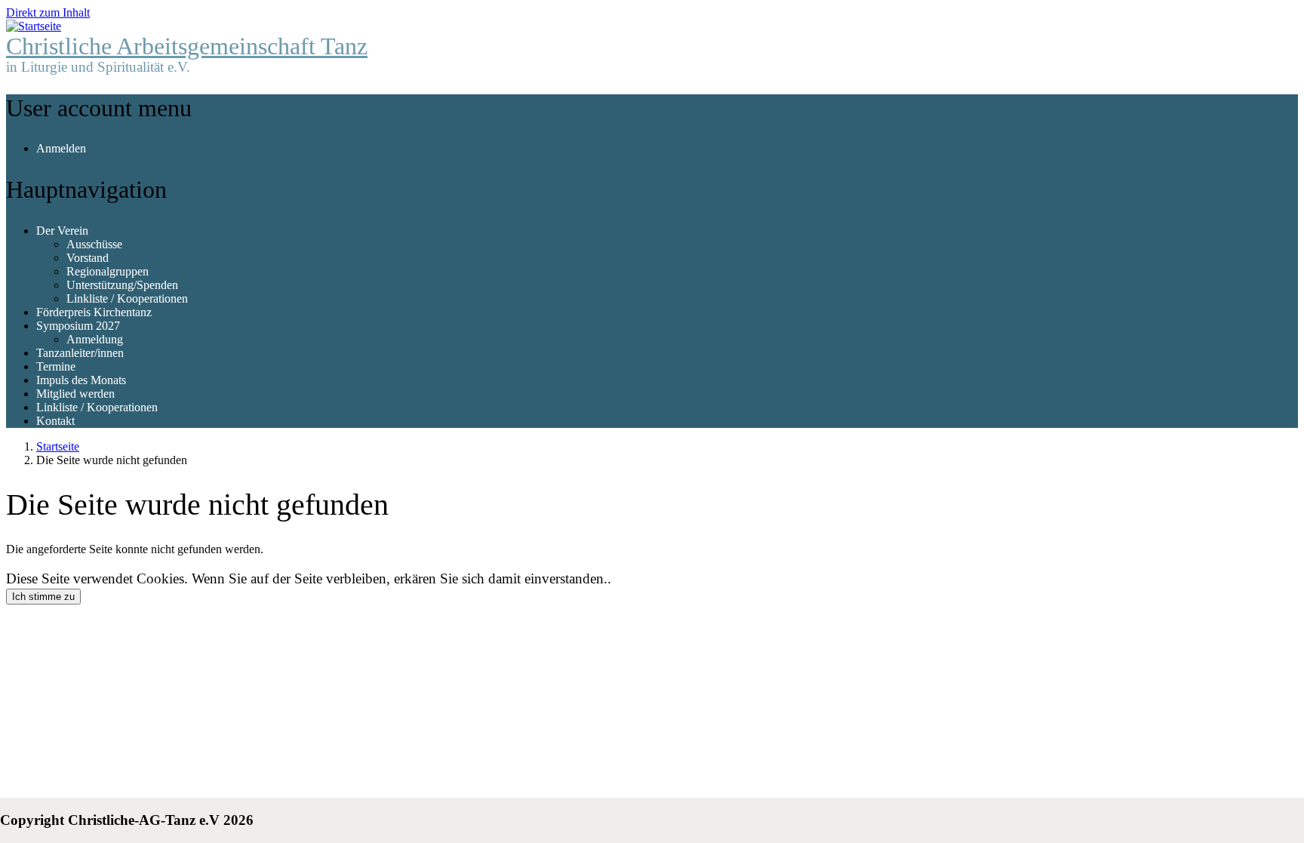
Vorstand (87, 257)
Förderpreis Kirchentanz (94, 312)
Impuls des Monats (81, 380)
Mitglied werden (75, 393)
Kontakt (55, 420)
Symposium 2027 (78, 325)
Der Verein (62, 230)
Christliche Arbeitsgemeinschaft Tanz (187, 46)
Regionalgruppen (107, 271)
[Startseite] (33, 26)
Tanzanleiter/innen (80, 352)
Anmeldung (94, 339)
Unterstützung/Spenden (122, 284)
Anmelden (61, 148)
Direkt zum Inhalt (48, 12)
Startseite (57, 446)
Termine (55, 366)
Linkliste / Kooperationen (127, 298)
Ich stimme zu (43, 596)
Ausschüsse (94, 244)
